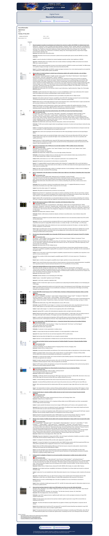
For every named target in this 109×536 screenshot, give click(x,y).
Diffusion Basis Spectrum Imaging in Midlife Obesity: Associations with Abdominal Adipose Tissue (53, 202)
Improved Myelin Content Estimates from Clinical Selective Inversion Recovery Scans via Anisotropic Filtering (56, 368)
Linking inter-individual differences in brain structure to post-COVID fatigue (49, 266)
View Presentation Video (40, 74)
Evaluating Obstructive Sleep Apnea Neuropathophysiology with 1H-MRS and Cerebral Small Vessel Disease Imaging (57, 110)
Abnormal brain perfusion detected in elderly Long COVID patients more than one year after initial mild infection (57, 487)
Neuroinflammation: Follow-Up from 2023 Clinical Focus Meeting (34, 515)
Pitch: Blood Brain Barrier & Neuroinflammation (31, 517)
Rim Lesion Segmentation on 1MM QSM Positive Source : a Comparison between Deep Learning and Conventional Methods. (59, 321)
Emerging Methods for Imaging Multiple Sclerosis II (31, 518)
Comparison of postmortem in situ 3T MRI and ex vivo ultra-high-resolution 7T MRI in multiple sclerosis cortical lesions (58, 145)
